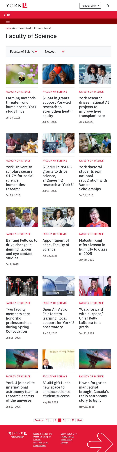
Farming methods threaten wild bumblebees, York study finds (21, 104)
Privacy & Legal (67, 436)
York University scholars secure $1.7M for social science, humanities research (19, 177)
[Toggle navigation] (8, 21)
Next (79, 420)
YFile (7, 15)
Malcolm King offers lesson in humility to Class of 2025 (93, 247)
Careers (64, 442)
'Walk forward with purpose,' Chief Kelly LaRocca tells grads (91, 318)
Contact (37, 439)
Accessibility (66, 439)
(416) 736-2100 (40, 442)
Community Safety (69, 434)
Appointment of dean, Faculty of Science (56, 245)
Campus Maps (39, 445)
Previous (39, 420)
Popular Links (89, 5)
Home (8, 28)
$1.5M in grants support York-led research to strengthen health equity (58, 106)
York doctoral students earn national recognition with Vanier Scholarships (93, 177)
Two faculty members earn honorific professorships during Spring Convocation (18, 320)
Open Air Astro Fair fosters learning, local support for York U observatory (58, 318)
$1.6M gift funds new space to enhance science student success (57, 389)
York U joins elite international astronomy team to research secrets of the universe (22, 391)
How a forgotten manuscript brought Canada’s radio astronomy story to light (94, 391)
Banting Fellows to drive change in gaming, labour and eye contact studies (21, 249)
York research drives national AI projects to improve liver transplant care (94, 106)
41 (73, 420)
